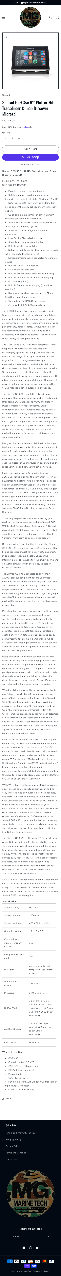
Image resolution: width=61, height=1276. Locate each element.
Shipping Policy (13, 1139)
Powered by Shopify (41, 1271)
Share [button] (8, 1098)
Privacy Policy (13, 1146)
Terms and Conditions (17, 1152)
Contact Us (11, 1159)
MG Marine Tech (25, 1271)
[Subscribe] (47, 1236)
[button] (3, 17)
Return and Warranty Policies (20, 1132)
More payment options (30, 164)
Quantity (6, 132)
